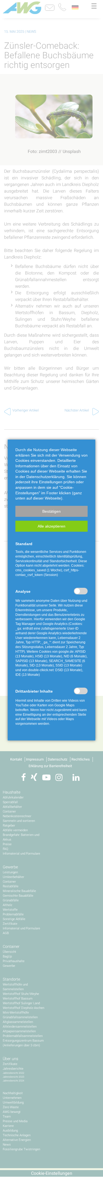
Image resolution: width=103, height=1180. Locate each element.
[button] (51, 511)
